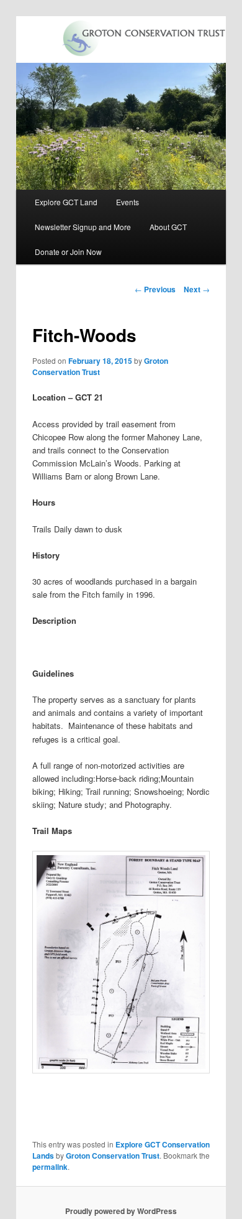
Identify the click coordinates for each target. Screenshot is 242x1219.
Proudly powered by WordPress (121, 1211)
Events (127, 202)
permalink (50, 1166)
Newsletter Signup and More (83, 226)
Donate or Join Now (68, 251)
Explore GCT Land (66, 202)
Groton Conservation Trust (112, 1155)
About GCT (168, 226)
